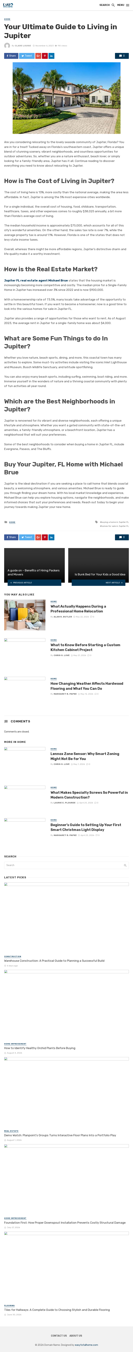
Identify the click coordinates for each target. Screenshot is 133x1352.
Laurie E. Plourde (65, 803)
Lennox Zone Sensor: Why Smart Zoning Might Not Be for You (85, 756)
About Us (75, 1335)
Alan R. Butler (63, 617)
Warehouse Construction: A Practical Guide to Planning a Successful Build (54, 960)
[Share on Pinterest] (45, 56)
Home (7, 19)
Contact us (59, 1335)
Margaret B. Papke (65, 694)
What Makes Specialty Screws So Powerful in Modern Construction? (89, 794)
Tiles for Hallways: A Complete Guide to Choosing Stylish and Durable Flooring (57, 1310)
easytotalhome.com (86, 1345)
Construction (12, 956)
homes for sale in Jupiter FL (115, 526)
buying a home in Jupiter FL (115, 522)
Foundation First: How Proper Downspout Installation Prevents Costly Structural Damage (65, 1222)
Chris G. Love (62, 655)
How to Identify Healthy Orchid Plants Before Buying (39, 1048)
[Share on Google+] (38, 56)
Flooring (9, 1306)
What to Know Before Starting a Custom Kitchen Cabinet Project (85, 647)
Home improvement (15, 1044)
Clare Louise (23, 45)
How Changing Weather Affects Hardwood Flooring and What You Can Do (87, 685)
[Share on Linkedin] (51, 56)
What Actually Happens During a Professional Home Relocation (78, 608)
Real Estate (11, 1131)
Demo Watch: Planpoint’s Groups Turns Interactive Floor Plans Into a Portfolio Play (60, 1135)
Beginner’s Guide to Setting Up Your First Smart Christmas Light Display (86, 827)
